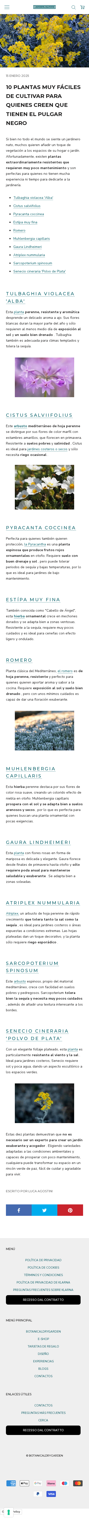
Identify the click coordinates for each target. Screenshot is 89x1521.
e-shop (43, 1339)
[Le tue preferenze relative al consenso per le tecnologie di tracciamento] (8, 1512)
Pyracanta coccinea (28, 214)
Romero (19, 230)
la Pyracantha (35, 544)
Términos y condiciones (43, 1275)
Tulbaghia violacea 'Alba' (33, 197)
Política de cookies (43, 1268)
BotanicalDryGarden (43, 1332)
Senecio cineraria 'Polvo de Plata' (39, 271)
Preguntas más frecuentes (43, 1413)
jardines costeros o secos (47, 449)
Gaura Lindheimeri (27, 246)
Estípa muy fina (25, 222)
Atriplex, (12, 913)
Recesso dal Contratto (43, 1300)
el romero (65, 671)
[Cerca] (73, 7)
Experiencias (43, 1361)
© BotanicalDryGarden (44, 1455)
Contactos (43, 1376)
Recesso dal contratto (43, 1430)
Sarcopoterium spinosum (32, 263)
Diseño (43, 1354)
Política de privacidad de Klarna (43, 1282)
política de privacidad (43, 1260)
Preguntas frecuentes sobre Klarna (43, 1290)
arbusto (20, 426)
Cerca (43, 1420)
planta (19, 312)
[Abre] (6, 7)
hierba (19, 616)
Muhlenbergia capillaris (31, 238)
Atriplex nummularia (29, 255)
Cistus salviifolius (27, 206)
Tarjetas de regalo (43, 1346)
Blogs (43, 1369)
